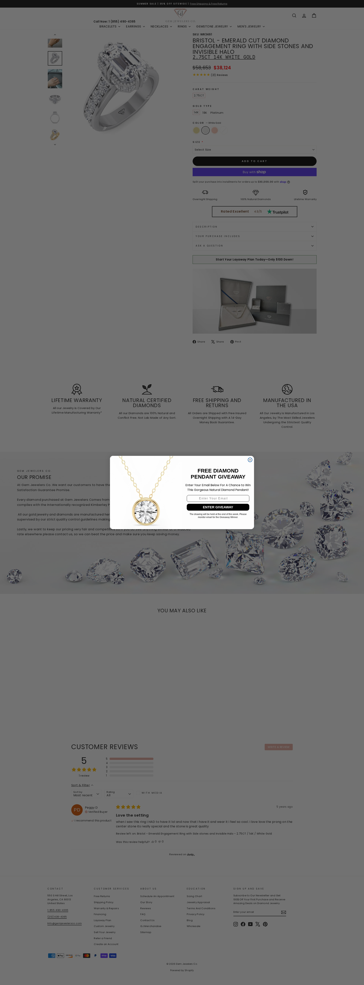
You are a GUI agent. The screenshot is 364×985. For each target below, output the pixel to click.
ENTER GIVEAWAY (218, 507)
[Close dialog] (250, 460)
